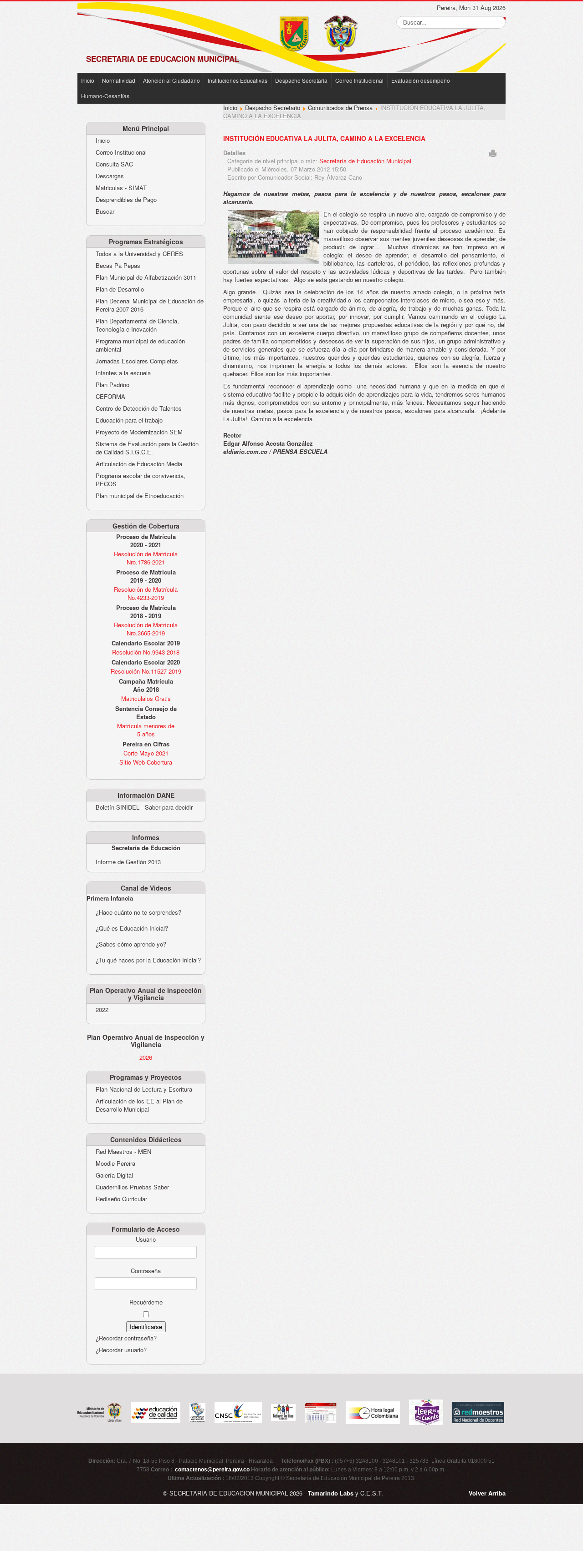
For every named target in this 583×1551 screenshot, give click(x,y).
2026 (145, 1057)
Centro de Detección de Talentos (139, 408)
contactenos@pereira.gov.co (212, 1469)
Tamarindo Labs (330, 1493)
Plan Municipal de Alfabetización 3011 (146, 277)
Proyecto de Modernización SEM (139, 432)
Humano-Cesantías (105, 96)
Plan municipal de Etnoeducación (140, 496)
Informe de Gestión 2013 (128, 861)
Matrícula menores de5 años (145, 729)
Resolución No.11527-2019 (146, 671)
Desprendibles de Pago (126, 200)
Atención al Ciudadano (171, 80)
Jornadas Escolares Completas (137, 361)
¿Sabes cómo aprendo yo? (131, 944)
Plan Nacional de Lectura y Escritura (144, 1089)
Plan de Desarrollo (120, 289)
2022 (102, 1010)
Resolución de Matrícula (146, 553)
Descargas (110, 176)
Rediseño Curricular (121, 1199)
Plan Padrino (112, 385)
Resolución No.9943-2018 (145, 652)
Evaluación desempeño (420, 80)
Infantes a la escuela (123, 373)
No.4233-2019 (146, 597)
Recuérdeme (146, 1302)
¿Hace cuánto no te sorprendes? (138, 912)
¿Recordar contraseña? (126, 1338)
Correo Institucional (359, 80)
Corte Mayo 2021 (146, 753)
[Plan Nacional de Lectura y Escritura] (426, 1411)
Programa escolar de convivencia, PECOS (140, 480)
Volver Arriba (487, 1493)
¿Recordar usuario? (121, 1349)
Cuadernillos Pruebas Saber (132, 1187)
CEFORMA (110, 397)
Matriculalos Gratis (146, 698)
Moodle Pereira (115, 1163)
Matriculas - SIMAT (121, 188)
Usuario (146, 1239)
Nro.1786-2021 (146, 562)
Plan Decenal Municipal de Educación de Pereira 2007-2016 (150, 305)
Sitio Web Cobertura (145, 762)
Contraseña (146, 1271)
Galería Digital (114, 1175)
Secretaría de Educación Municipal (365, 160)
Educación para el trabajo (129, 420)
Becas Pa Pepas (118, 266)
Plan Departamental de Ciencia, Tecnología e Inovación (137, 325)
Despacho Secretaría (301, 80)
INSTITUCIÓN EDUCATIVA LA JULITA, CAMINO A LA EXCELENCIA (324, 138)
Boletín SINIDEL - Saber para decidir (144, 807)
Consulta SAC (114, 164)
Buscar (105, 211)
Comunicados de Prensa (340, 107)
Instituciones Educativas (237, 80)
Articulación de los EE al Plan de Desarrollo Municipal (139, 1105)
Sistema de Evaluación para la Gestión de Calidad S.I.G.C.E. (147, 448)
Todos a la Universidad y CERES (139, 254)
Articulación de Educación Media (139, 464)
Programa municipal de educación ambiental (140, 345)
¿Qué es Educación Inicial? (132, 928)
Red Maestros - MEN (123, 1152)
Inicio (87, 80)
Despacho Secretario (272, 107)
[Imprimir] (492, 152)
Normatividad (118, 80)
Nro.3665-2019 (146, 633)
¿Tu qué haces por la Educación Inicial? (148, 960)
